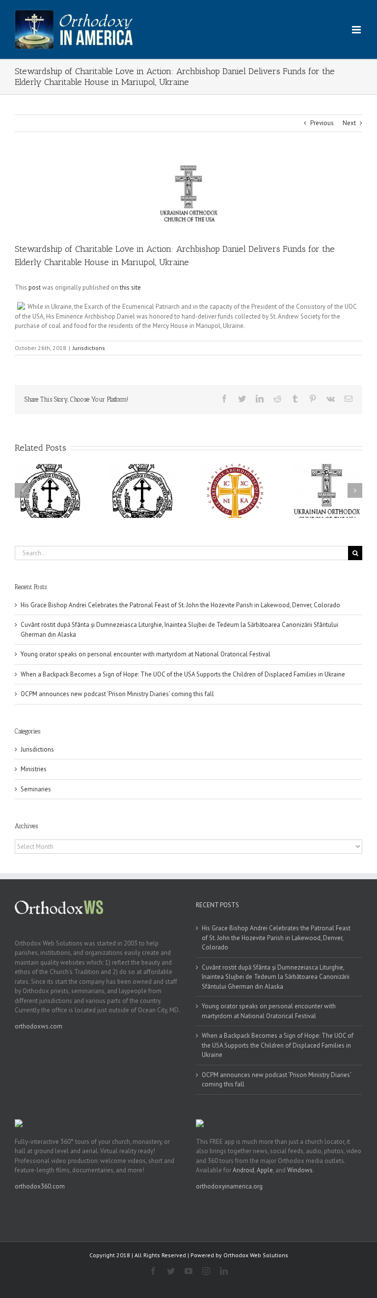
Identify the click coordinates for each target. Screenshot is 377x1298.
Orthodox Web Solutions (255, 1255)
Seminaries (36, 789)
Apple (265, 1170)
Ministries (34, 769)
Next (349, 123)
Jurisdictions (89, 348)
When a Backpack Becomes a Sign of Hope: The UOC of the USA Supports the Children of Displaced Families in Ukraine (183, 674)
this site (130, 287)
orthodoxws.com (38, 1026)
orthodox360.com (40, 1186)
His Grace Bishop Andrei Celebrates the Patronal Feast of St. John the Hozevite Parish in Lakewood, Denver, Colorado (180, 605)
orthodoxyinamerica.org (229, 1186)
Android (243, 1170)
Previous (322, 123)
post (34, 287)
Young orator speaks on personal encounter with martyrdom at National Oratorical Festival (145, 654)
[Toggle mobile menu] (357, 30)
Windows (300, 1170)
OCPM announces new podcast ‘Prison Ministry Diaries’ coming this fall (117, 694)
